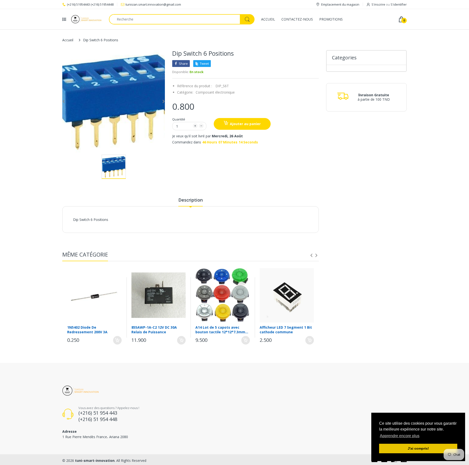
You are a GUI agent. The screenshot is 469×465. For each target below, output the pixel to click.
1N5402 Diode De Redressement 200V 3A (87, 329)
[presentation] (311, 255)
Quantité (178, 119)
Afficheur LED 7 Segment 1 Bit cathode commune (286, 329)
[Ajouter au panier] (117, 340)
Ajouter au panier (245, 123)
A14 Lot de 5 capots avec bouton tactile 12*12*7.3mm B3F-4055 (220, 329)
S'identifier (399, 4)
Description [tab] (190, 200)
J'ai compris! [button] (418, 448)
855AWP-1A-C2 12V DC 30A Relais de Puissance (154, 329)
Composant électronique (215, 92)
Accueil (67, 40)
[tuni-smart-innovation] (86, 19)
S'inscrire (378, 4)
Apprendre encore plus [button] (399, 436)
